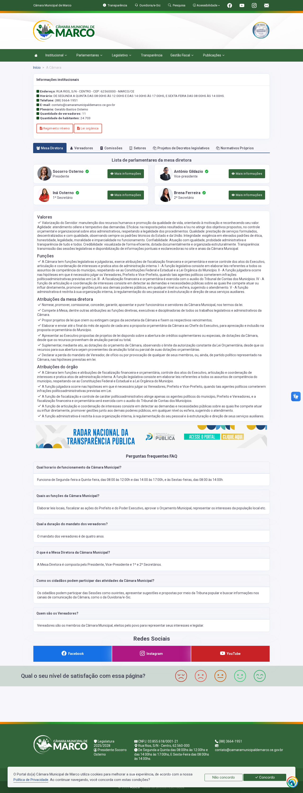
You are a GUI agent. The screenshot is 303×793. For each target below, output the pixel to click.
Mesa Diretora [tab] (52, 148)
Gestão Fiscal (180, 55)
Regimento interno (56, 128)
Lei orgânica (89, 128)
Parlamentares (87, 55)
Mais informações (127, 173)
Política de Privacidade (30, 780)
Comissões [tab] (113, 148)
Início (37, 67)
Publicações (212, 55)
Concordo (266, 777)
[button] (151, 467)
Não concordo (223, 777)
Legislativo (120, 55)
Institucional (54, 55)
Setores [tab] (140, 148)
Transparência (151, 55)
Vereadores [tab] (83, 148)
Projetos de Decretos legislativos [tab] (183, 148)
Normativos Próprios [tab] (237, 148)
